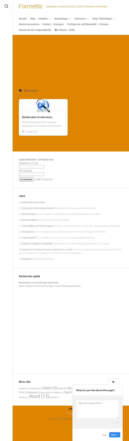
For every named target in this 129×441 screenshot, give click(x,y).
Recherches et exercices (37, 117)
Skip (105, 434)
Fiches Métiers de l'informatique (37, 226)
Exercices (80, 18)
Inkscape (34, 392)
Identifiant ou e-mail (28, 163)
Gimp (23, 392)
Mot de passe (25, 170)
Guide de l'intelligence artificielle (37, 243)
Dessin (49, 388)
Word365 (54, 397)
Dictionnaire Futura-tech (33, 202)
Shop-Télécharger (102, 18)
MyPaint (59, 393)
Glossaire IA (28, 231)
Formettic (31, 6)
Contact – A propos (53, 24)
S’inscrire (47, 179)
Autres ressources (29, 24)
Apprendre (24, 389)
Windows (24, 397)
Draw (62, 388)
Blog (32, 18)
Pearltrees (27, 259)
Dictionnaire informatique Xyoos (38, 208)
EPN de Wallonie (30, 220)
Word (39, 396)
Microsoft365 (47, 393)
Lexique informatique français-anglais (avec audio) (47, 249)
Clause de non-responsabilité (35, 29)
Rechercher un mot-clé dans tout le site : (39, 282)
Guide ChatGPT (29, 237)
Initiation (43, 18)
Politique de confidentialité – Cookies (87, 24)
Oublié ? (38, 179)
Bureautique (61, 18)
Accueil (23, 18)
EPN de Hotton (29, 214)
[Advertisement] (71, 58)
